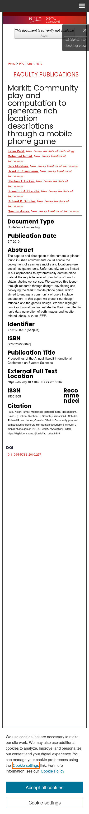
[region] (44, 771)
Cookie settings (26, 765)
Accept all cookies (44, 787)
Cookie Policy (52, 771)
